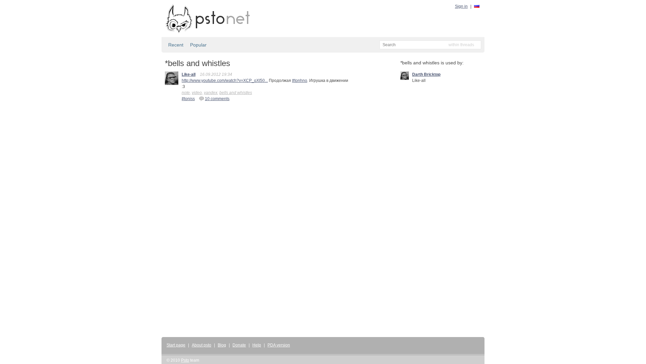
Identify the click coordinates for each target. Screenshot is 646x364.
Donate (239, 345)
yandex (210, 92)
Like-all (188, 74)
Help (256, 345)
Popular (198, 45)
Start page (176, 345)
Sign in (461, 6)
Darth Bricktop (426, 74)
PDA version (278, 345)
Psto (185, 360)
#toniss (188, 98)
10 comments (217, 98)
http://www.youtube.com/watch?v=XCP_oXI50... (225, 80)
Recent (175, 45)
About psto (201, 345)
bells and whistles (235, 92)
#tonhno (299, 80)
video (197, 92)
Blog (222, 345)
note (186, 92)
